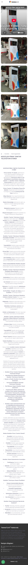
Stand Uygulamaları (15, 153)
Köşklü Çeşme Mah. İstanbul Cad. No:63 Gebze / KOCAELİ (12, 547)
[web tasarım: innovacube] (14, 561)
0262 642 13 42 (6, 551)
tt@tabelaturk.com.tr (7, 549)
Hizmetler (6, 153)
